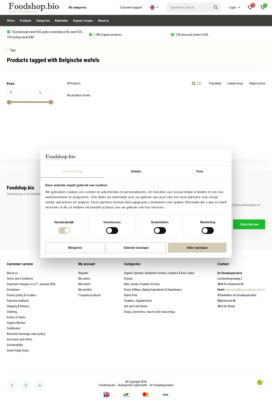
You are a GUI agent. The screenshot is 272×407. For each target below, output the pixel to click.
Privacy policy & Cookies (21, 295)
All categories (77, 7)
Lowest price (235, 83)
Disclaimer (13, 289)
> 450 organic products (107, 34)
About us (103, 20)
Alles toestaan (197, 247)
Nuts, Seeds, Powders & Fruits (142, 284)
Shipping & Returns (18, 306)
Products (25, 20)
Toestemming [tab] (72, 171)
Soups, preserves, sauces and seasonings (149, 311)
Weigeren (75, 247)
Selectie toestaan (136, 247)
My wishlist (85, 289)
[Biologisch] (261, 382)
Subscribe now (249, 224)
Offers (11, 20)
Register (83, 273)
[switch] (112, 230)
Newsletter (61, 20)
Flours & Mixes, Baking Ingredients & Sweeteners (153, 289)
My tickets (84, 284)
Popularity (215, 83)
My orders (84, 278)
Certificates (13, 328)
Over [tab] (199, 171)
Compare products (89, 295)
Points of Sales (16, 317)
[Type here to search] (216, 7)
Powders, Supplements (138, 300)
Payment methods (18, 300)
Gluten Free (130, 295)
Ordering (12, 311)
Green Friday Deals (18, 350)
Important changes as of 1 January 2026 (31, 284)
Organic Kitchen (16, 322)
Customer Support (131, 7)
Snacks (128, 278)
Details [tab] (136, 171)
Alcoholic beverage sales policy (26, 334)
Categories (43, 20)
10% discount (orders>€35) (191, 34)
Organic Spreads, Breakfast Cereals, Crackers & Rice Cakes (159, 273)
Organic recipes (83, 20)
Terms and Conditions (20, 278)
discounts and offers (19, 339)
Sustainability (15, 345)
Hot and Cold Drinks (135, 306)
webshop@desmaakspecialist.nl (245, 289)
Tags (13, 50)
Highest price (257, 83)
